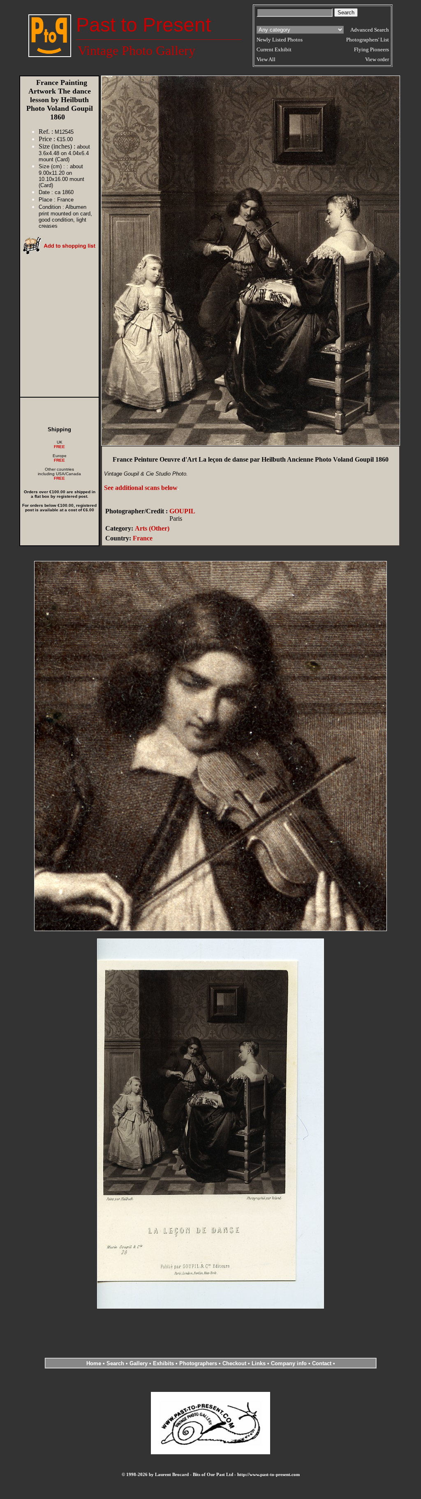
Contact (321, 1363)
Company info (289, 1363)
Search (115, 1363)
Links (259, 1363)
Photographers (198, 1363)
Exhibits (163, 1363)
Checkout (234, 1363)
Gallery (139, 1363)
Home (93, 1363)
